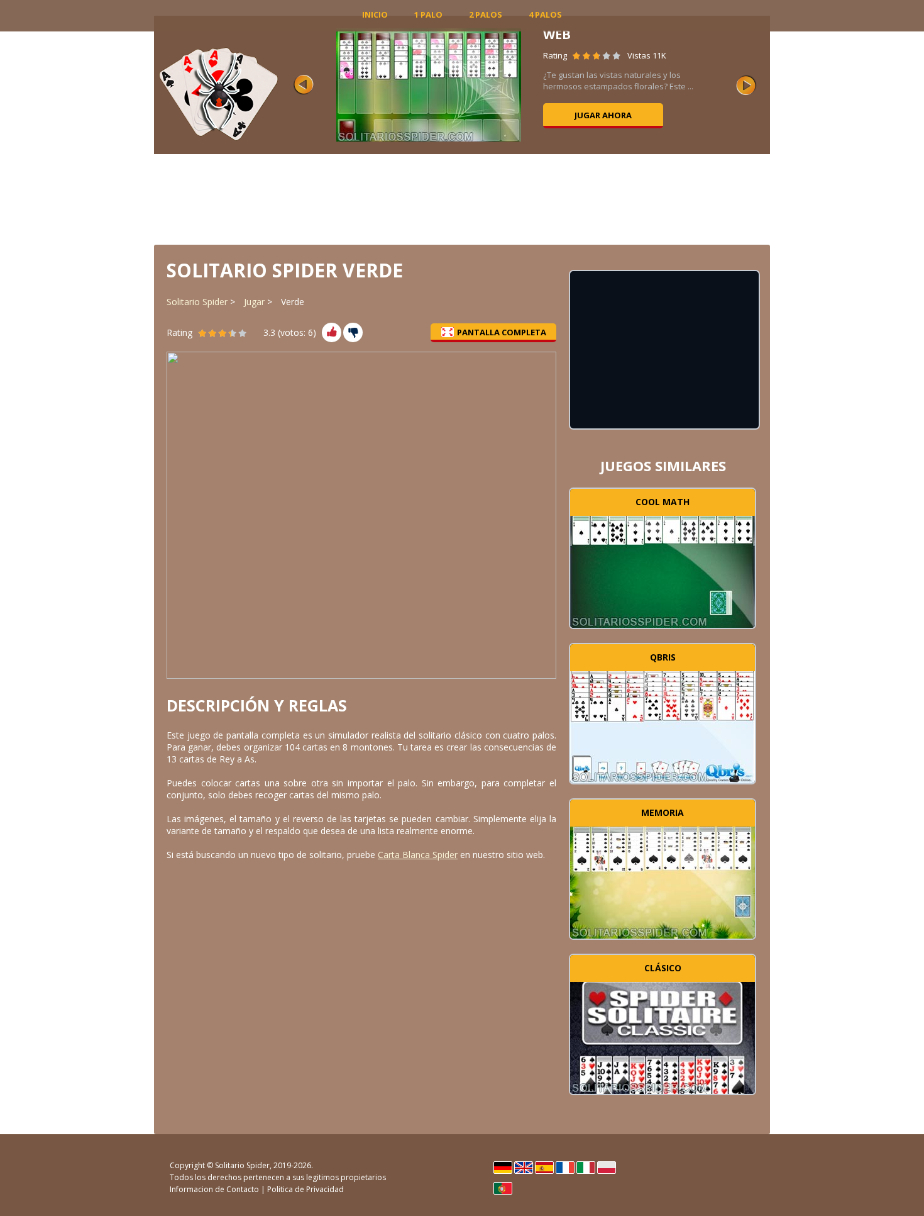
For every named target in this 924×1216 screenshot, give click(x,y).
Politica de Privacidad (305, 1189)
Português (502, 1188)
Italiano (585, 1167)
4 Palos (545, 14)
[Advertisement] (462, 198)
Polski (606, 1167)
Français (565, 1167)
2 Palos (485, 14)
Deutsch (502, 1167)
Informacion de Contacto (214, 1189)
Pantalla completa (501, 332)
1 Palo (428, 14)
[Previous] (303, 85)
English (523, 1167)
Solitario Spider (197, 302)
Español (544, 1167)
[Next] (746, 85)
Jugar (254, 302)
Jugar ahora (603, 115)
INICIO (375, 14)
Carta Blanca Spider (418, 855)
